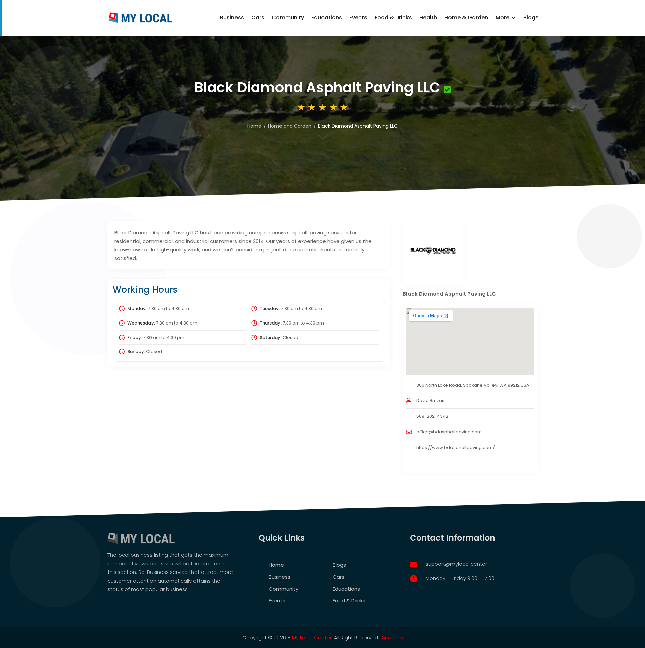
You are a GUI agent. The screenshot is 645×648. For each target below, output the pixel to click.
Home (276, 564)
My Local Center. (312, 637)
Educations (326, 17)
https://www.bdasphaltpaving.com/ (455, 447)
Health (428, 17)
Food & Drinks (393, 17)
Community (288, 17)
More (502, 17)
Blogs (531, 17)
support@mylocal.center (456, 563)
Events (358, 17)
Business (232, 17)
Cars (257, 17)
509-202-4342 (432, 416)
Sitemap (392, 637)
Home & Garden (466, 17)
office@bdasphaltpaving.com (449, 432)
